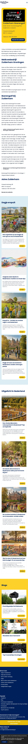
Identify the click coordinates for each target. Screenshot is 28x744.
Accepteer (4, 741)
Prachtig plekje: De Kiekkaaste (13, 606)
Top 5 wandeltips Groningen (12, 655)
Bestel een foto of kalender (7, 708)
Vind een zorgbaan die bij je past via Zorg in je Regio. (14, 704)
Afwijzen (10, 741)
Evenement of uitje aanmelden (14, 723)
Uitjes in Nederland (5, 672)
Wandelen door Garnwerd (11, 636)
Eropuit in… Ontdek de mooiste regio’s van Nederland (13, 321)
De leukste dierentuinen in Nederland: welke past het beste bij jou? (13, 470)
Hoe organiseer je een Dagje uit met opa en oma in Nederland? (13, 235)
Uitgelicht (3, 698)
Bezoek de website (18, 40)
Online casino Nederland (7, 682)
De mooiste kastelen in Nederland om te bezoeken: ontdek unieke (14, 515)
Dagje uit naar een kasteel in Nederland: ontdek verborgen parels (12, 364)
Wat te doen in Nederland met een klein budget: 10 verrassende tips (14, 559)
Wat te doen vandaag (6, 676)
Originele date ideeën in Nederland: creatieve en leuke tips (14, 278)
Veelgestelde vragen (6, 686)
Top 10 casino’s (5, 709)
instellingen (19, 739)
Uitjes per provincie (5, 674)
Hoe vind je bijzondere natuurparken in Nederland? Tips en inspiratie (14, 425)
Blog (2, 700)
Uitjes (2, 678)
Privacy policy (4, 684)
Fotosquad (4, 706)
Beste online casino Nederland (8, 680)
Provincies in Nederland (7, 702)
